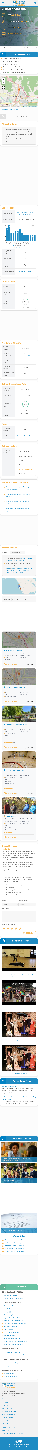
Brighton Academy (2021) (10, 1086)
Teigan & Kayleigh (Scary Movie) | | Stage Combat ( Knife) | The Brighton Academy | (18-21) (18, 975)
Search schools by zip (10, 1295)
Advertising (5, 1430)
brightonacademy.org (15, 33)
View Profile (29, 664)
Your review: (6, 909)
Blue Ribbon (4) (8, 1306)
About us (5, 1402)
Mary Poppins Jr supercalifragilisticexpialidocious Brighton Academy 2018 (17, 1041)
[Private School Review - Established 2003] (19, 3)
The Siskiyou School (14, 650)
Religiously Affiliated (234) (12, 1338)
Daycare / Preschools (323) (12, 1318)
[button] (4, 929)
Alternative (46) (8, 1329)
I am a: (4, 901)
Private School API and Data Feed (12, 1433)
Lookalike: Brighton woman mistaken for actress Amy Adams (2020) (19, 1098)
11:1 (29, 356)
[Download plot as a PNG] (33, 226)
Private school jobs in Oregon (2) (14, 1355)
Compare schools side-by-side (13, 1298)
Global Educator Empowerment (15, 1252)
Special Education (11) (10, 1327)
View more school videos (19, 1074)
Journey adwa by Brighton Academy (11, 1008)
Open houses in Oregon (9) (12, 1352)
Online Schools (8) (9, 1335)
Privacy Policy (24, 1447)
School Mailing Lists (8, 1427)
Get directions (14, 110)
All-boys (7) (7, 1312)
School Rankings (7, 1408)
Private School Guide (8, 1415)
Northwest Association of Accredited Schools (25, 213)
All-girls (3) (7, 1309)
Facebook (21, 1441)
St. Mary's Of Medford (15, 770)
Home (4, 1399)
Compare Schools (7, 1418)
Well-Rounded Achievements (14, 1249)
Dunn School (18, 572)
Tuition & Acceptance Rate (26, 48)
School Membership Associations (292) (16, 1341)
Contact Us (5, 1421)
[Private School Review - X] (17, 1441)
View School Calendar (25, 272)
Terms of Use (14, 1447)
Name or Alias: (23, 901)
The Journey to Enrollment (13, 1240)
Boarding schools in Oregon (12, 1366)
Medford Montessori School (20, 568)
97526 (31, 21)
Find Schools (6, 1405)
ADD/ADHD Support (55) (11, 1332)
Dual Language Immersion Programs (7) (16, 1324)
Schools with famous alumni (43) (14, 1344)
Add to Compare (11, 665)
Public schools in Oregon (11, 1363)
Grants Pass (23, 21)
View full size (4, 110)
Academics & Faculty (10, 48)
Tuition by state (9, 1373)
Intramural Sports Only (24, 436)
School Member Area (8, 1424)
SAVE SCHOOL (22, 116)
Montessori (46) (9, 1315)
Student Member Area (9, 1411)
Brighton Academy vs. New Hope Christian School (19, 559)
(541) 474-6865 (15, 28)
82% (29, 410)
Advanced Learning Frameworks (15, 1246)
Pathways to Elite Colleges (13, 1243)
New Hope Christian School (19, 569)
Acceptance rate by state (11, 1376)
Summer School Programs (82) (13, 1321)
